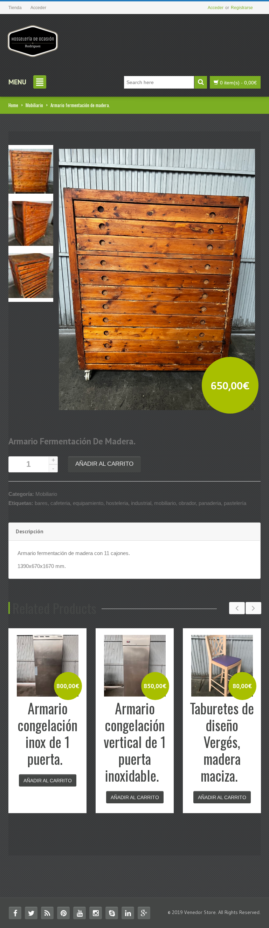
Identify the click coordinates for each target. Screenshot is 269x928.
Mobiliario (34, 105)
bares (41, 503)
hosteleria (117, 503)
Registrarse (242, 7)
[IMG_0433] (30, 275)
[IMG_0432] (30, 223)
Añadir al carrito (104, 463)
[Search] (200, 82)
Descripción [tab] (29, 531)
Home (13, 105)
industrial (141, 503)
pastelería (235, 503)
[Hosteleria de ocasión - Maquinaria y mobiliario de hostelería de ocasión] (33, 38)
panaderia (210, 503)
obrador (187, 503)
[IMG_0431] (30, 171)
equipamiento (88, 503)
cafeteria (60, 503)
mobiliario (165, 503)
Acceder (215, 7)
